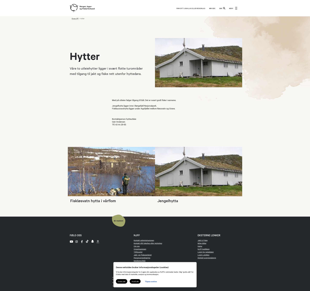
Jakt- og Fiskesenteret (143, 255)
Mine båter (202, 243)
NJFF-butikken (203, 249)
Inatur (200, 246)
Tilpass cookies (151, 281)
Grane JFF (75, 18)
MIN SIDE (212, 8)
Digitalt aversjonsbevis (207, 258)
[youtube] (71, 241)
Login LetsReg (203, 255)
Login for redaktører (206, 252)
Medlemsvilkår (140, 260)
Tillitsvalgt (138, 252)
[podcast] (98, 241)
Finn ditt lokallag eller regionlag (190, 8)
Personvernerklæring (142, 258)
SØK (220, 8)
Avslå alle (135, 281)
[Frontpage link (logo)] (74, 8)
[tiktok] (87, 241)
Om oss (137, 246)
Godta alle (121, 281)
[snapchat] (92, 241)
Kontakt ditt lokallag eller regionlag (148, 243)
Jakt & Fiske (203, 240)
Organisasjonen (140, 249)
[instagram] (76, 241)
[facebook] (82, 241)
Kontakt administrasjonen (144, 240)
